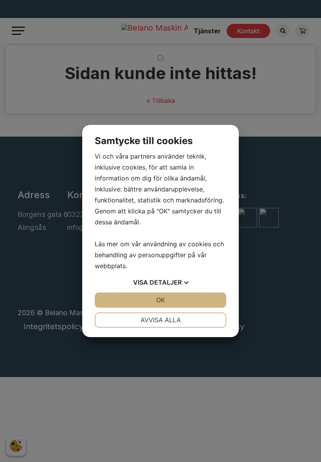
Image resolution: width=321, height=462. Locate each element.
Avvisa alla (161, 320)
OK (160, 300)
